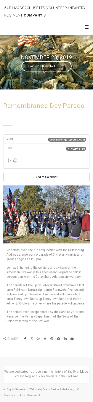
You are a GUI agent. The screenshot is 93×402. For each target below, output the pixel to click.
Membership (34, 395)
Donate (8, 395)
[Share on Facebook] (25, 339)
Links (20, 395)
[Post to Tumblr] (45, 339)
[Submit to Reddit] (58, 339)
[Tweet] (31, 339)
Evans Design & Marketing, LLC (61, 389)
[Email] (72, 339)
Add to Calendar (46, 177)
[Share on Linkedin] (65, 339)
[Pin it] (52, 339)
